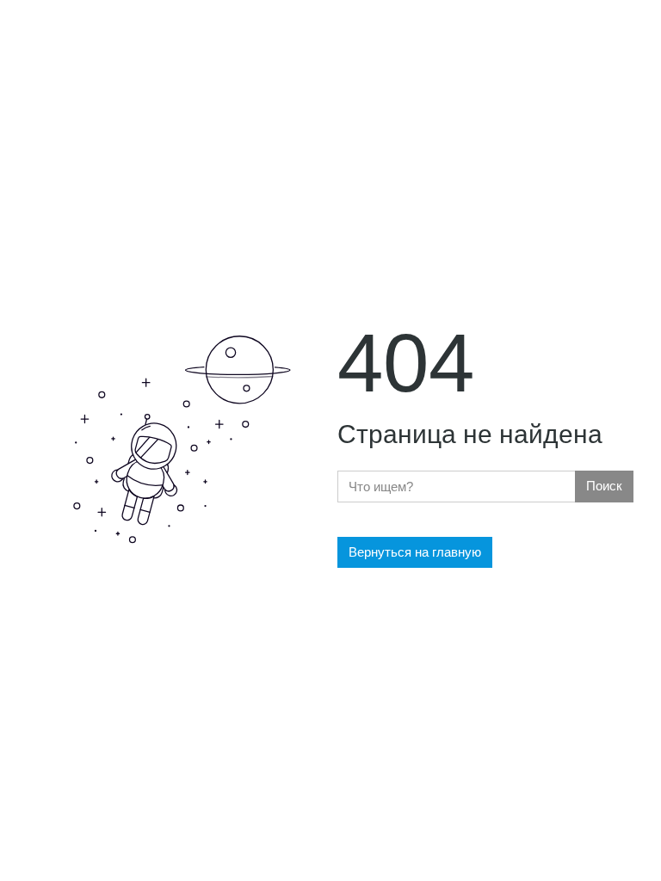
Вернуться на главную (415, 552)
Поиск (604, 485)
